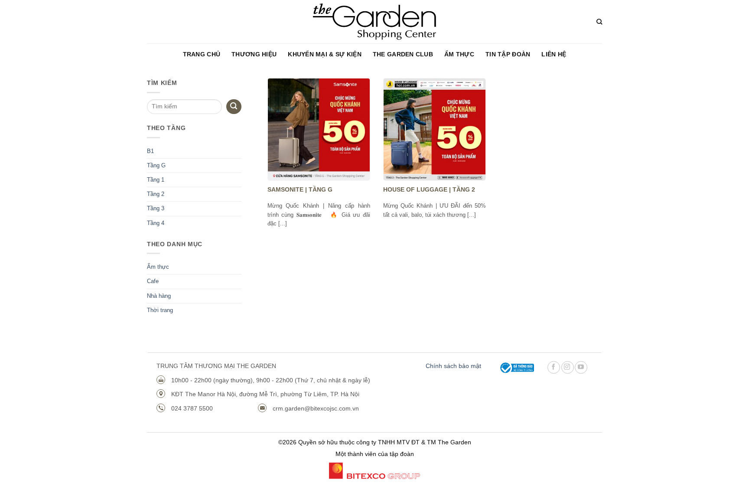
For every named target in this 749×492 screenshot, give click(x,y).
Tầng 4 (155, 223)
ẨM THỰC (459, 54)
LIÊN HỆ (553, 54)
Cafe (153, 281)
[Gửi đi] (233, 106)
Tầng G (156, 166)
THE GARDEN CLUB (403, 54)
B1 (150, 151)
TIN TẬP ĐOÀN (507, 54)
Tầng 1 (155, 180)
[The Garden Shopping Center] (374, 21)
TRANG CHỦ (202, 54)
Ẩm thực (158, 267)
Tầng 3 (155, 208)
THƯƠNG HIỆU (254, 54)
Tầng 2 (155, 194)
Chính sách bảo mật (453, 365)
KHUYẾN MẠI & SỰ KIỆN (324, 54)
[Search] (599, 21)
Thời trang (160, 310)
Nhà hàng (159, 296)
